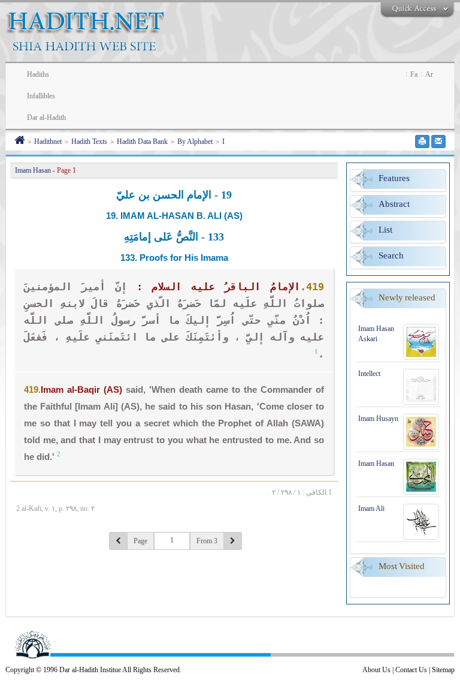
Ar (429, 74)
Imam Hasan (376, 463)
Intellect (369, 373)
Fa (413, 74)
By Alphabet (195, 141)
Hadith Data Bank (142, 141)
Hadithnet (48, 141)
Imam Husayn (378, 418)
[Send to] (438, 141)
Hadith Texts (89, 141)
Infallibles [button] (41, 96)
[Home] (19, 141)
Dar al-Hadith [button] (46, 117)
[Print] (422, 141)
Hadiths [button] (38, 74)
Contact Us (411, 670)
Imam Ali (371, 508)
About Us (376, 670)
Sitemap (443, 670)
